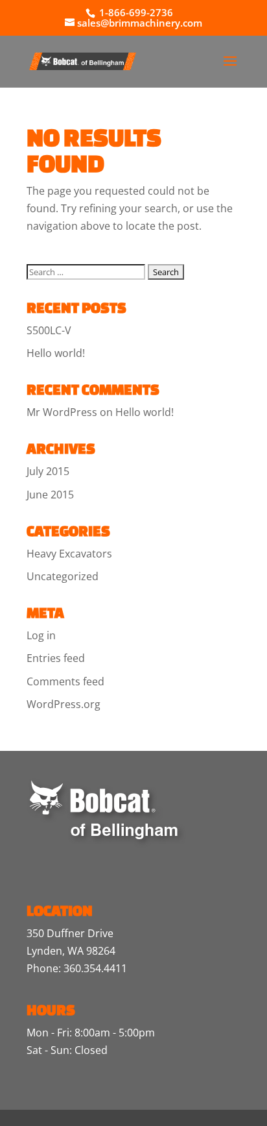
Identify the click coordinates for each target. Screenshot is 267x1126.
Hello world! (56, 353)
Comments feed (65, 681)
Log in (41, 635)
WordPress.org (63, 704)
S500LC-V (49, 330)
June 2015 (50, 494)
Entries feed (56, 658)
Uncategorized (63, 576)
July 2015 (48, 471)
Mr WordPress (62, 412)
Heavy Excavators (69, 553)
